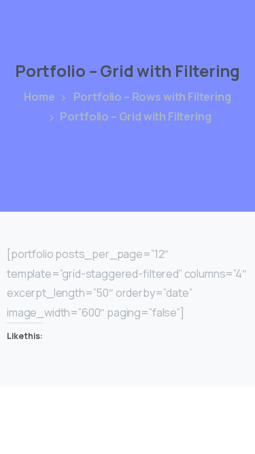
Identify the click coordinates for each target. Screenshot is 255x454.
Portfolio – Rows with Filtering (152, 96)
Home (39, 96)
